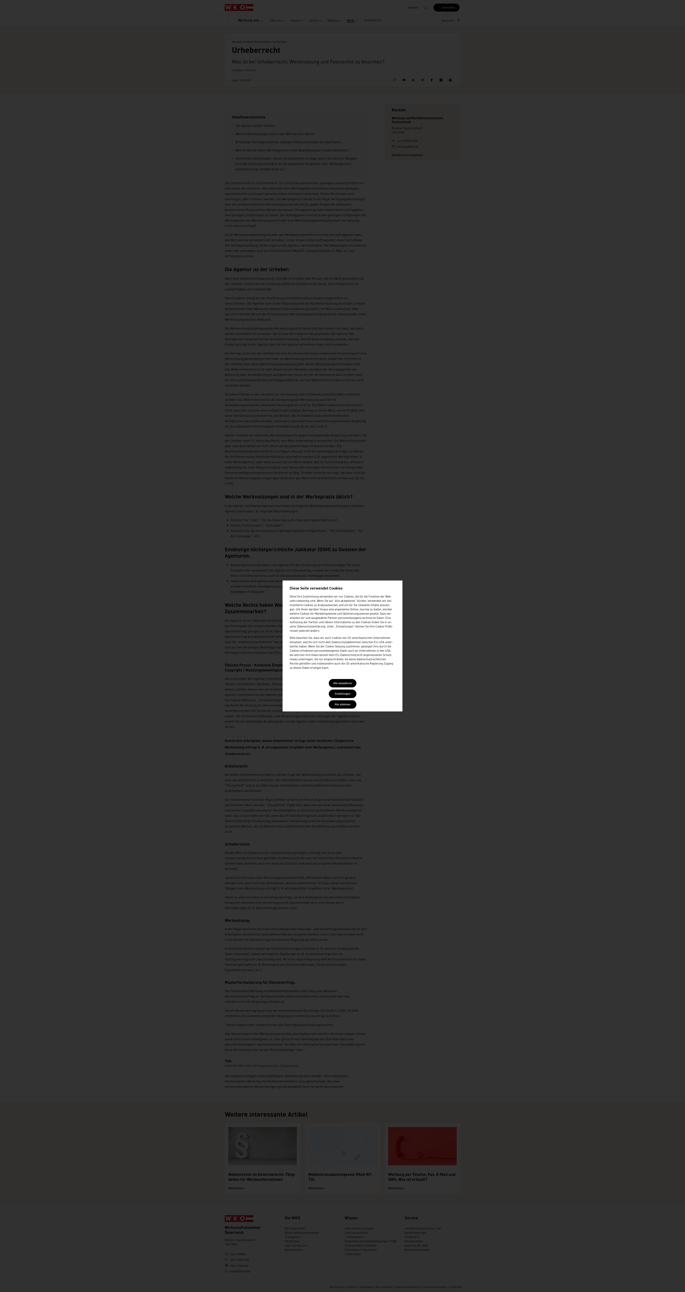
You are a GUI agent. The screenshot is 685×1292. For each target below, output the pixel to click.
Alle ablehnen (343, 704)
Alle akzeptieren (342, 683)
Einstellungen (342, 694)
